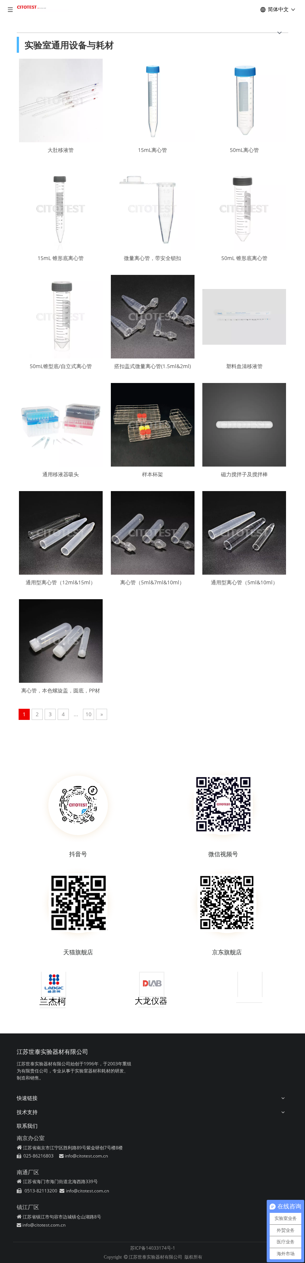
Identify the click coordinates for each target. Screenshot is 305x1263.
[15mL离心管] (153, 99)
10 (89, 714)
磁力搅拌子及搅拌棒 (244, 474)
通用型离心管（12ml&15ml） (61, 582)
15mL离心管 (152, 149)
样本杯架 (152, 474)
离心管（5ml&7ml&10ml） (152, 582)
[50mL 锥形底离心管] (244, 207)
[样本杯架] (153, 424)
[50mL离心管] (244, 99)
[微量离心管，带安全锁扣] (153, 207)
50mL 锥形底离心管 (244, 257)
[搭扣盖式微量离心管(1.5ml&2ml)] (153, 315)
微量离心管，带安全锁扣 (152, 257)
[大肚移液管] (61, 99)
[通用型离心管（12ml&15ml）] (61, 532)
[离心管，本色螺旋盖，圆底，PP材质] (61, 640)
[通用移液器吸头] (61, 424)
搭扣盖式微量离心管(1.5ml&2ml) (152, 366)
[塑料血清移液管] (244, 315)
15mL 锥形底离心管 (61, 257)
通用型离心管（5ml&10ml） (244, 582)
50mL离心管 (244, 149)
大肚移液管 (61, 149)
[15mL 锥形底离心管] (61, 207)
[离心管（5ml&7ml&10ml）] (153, 532)
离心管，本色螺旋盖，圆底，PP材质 (60, 690)
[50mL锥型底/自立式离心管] (61, 315)
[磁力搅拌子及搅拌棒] (244, 424)
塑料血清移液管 (244, 366)
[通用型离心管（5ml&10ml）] (244, 532)
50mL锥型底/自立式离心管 (61, 366)
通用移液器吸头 (60, 474)
